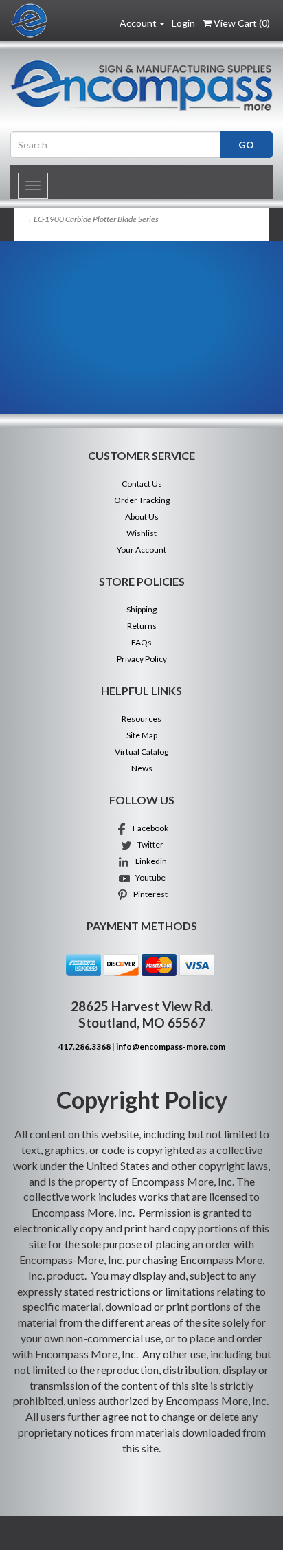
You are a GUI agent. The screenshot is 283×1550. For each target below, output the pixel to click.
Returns (142, 626)
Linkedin (148, 861)
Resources (141, 718)
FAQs (141, 642)
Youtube (148, 877)
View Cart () (242, 23)
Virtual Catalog (141, 751)
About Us (142, 516)
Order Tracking (142, 500)
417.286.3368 (84, 1046)
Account (139, 23)
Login (183, 23)
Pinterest (148, 894)
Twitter (148, 844)
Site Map (141, 735)
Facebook (148, 828)
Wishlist (141, 533)
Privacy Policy (142, 659)
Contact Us (142, 483)
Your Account (141, 549)
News (141, 768)
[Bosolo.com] (141, 85)
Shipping (141, 609)
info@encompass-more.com (170, 1046)
